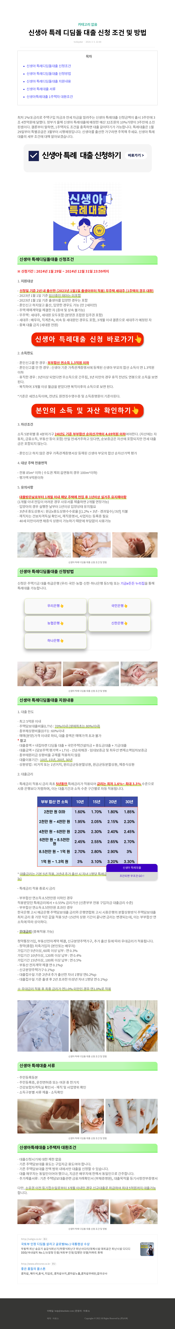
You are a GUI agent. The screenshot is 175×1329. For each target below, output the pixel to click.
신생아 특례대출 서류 (41, 89)
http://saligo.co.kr (31, 1239)
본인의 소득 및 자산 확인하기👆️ (87, 410)
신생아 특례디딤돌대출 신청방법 (48, 74)
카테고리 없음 (87, 25)
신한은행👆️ (119, 623)
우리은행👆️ (55, 606)
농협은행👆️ (55, 623)
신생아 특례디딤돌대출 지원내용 (48, 82)
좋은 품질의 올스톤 (33, 1269)
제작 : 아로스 (53, 1318)
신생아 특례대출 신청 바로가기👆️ (89, 339)
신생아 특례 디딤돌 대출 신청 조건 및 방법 (87, 33)
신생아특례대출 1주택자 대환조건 (49, 97)
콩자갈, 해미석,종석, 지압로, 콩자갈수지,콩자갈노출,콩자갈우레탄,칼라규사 (64, 1273)
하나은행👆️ (55, 641)
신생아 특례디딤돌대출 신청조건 (48, 66)
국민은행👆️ (119, 606)
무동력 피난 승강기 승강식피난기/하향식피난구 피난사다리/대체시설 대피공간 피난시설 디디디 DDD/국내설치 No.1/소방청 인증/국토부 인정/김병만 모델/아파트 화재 (75, 1250)
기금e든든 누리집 (132, 584)
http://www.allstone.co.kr (35, 1264)
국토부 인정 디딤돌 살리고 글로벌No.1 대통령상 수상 (55, 1244)
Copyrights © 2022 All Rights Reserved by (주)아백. (106, 1318)
